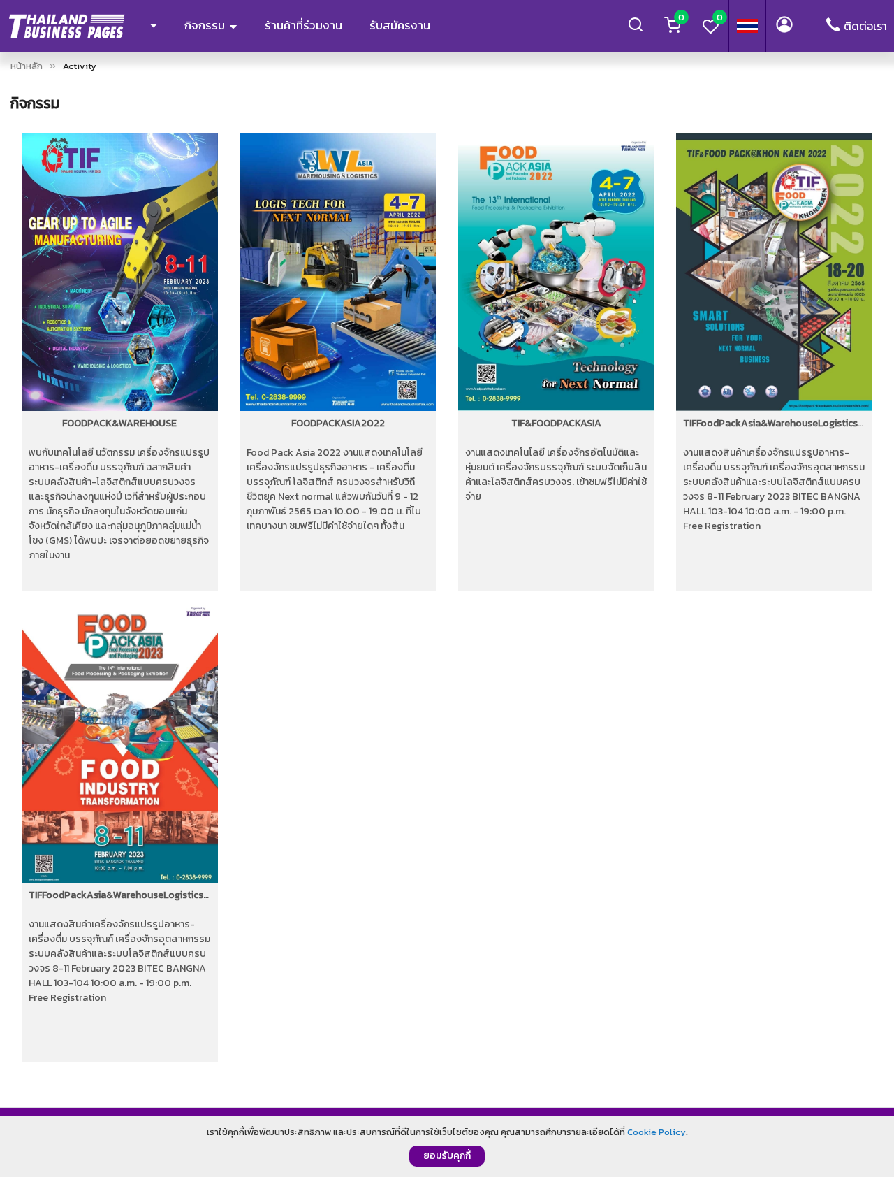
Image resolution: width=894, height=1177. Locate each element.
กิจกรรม (206, 25)
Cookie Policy (656, 1132)
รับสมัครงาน (399, 25)
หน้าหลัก (26, 66)
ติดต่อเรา (865, 25)
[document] (447, 1147)
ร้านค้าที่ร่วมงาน (303, 25)
